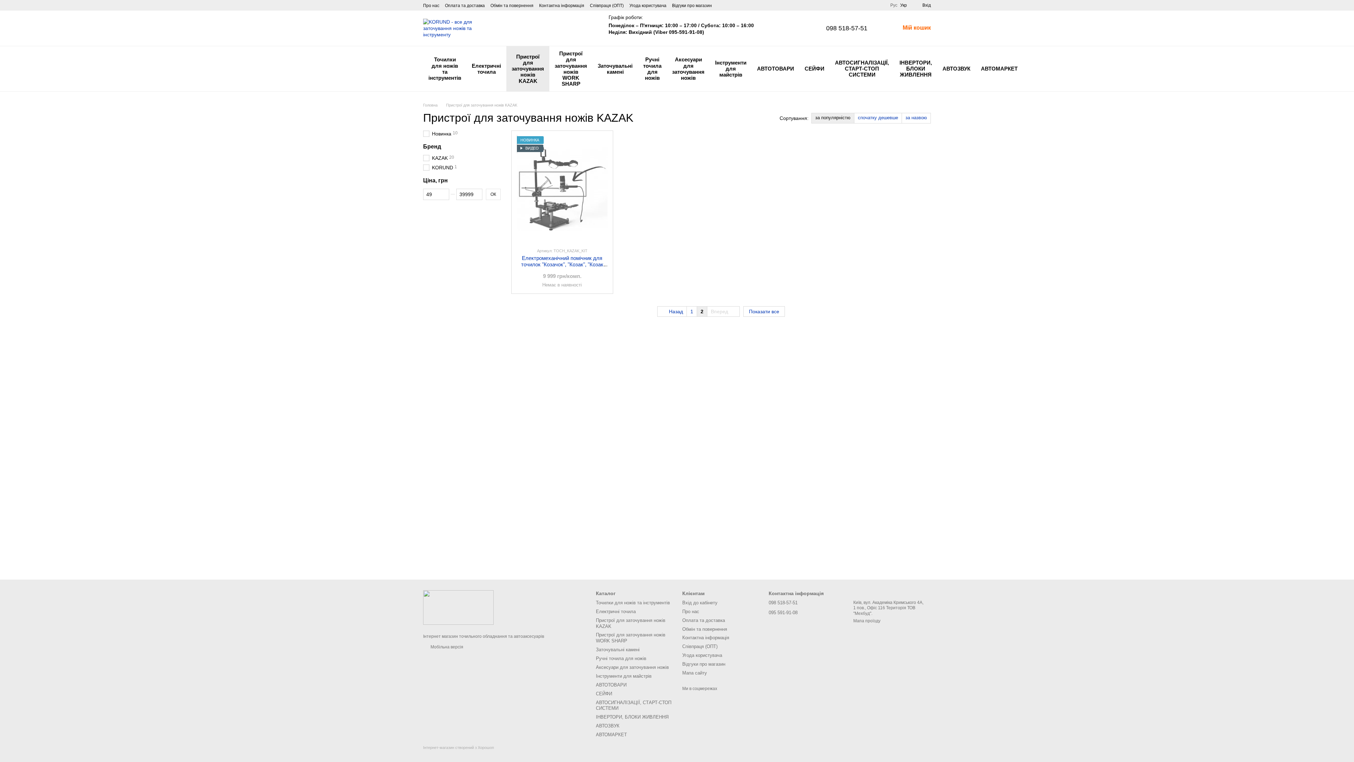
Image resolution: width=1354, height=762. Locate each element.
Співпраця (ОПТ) (607, 5)
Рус (893, 5)
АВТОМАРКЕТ (999, 69)
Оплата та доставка (465, 5)
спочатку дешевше (878, 117)
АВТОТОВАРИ (775, 69)
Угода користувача (647, 5)
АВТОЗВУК (956, 69)
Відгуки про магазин (692, 5)
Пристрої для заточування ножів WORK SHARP (571, 68)
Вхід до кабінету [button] (700, 602)
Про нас (431, 5)
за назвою (916, 117)
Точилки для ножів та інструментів (444, 68)
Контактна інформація (561, 5)
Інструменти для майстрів (730, 69)
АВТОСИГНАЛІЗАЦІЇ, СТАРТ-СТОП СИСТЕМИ (862, 69)
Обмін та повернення (511, 5)
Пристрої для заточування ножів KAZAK (528, 69)
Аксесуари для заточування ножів (688, 68)
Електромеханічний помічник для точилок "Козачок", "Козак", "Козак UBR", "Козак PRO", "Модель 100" (562, 264)
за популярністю (832, 117)
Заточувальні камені (615, 69)
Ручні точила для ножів (652, 68)
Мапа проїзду (866, 620)
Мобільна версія (446, 647)
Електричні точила (486, 69)
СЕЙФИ (814, 69)
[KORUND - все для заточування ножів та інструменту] (458, 607)
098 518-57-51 (846, 28)
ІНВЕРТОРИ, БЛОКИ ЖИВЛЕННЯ (915, 69)
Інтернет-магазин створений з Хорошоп (458, 747)
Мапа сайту (694, 673)
